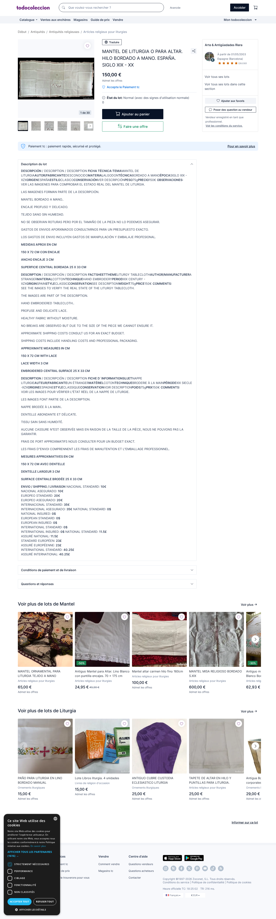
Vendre (118, 20)
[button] (107, 164)
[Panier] (255, 7)
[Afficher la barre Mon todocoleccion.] (255, 19)
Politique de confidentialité (208, 882)
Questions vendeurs (141, 864)
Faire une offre (136, 127)
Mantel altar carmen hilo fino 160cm (157, 671)
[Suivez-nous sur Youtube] (205, 868)
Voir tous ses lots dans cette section (225, 86)
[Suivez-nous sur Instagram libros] (173, 868)
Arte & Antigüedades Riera (223, 45)
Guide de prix (100, 20)
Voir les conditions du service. (224, 125)
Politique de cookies (239, 882)
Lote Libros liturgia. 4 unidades (97, 778)
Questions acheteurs (141, 870)
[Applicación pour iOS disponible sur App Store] (172, 858)
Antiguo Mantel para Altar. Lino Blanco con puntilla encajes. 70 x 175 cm (102, 673)
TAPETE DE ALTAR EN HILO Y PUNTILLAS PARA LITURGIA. (210, 780)
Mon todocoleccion (238, 20)
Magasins (81, 20)
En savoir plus (38, 846)
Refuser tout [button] (45, 901)
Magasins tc (105, 870)
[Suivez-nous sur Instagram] (165, 868)
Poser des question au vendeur (232, 109)
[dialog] (32, 864)
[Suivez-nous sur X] (189, 868)
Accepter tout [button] (19, 901)
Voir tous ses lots (217, 77)
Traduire (114, 42)
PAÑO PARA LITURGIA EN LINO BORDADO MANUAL (40, 780)
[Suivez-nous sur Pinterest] (197, 868)
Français (174, 895)
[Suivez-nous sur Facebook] (181, 868)
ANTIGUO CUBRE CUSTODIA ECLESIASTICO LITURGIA (152, 780)
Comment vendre (109, 864)
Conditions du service (176, 882)
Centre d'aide (138, 856)
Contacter (135, 877)
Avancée (175, 7)
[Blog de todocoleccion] (221, 868)
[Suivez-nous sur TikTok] (213, 868)
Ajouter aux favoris (232, 100)
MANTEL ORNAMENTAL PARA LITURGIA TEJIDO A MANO (39, 673)
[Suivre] (87, 45)
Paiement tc (60, 864)
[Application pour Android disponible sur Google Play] (194, 858)
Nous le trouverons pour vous (71, 877)
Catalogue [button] (27, 20)
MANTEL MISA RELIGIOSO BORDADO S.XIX (215, 673)
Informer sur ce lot (245, 822)
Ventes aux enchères (55, 20)
